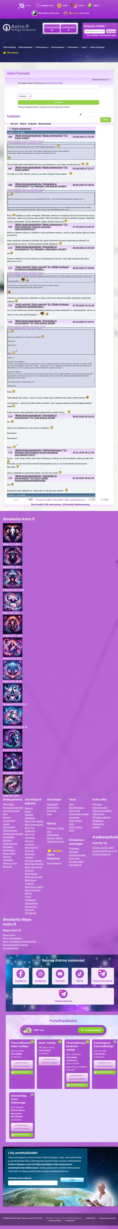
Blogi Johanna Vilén (34, 824)
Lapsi (84, 47)
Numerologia (47, 5)
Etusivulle (7, 866)
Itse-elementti (75, 865)
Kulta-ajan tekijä (100, 807)
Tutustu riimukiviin (55, 841)
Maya (65, 5)
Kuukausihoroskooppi (13, 807)
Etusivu (27, 5)
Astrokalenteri (52, 28)
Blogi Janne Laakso (34, 887)
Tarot (81, 5)
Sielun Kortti (74, 811)
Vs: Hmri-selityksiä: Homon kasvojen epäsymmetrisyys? (41, 226)
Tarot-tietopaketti (76, 807)
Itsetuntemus (57, 47)
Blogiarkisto (98, 820)
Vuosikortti (74, 817)
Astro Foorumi (18, 73)
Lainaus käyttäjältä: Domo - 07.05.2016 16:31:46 (25, 274)
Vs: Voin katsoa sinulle (42, 323)
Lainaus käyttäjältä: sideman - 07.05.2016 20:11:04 (25, 272)
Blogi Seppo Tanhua (34, 821)
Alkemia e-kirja (10, 863)
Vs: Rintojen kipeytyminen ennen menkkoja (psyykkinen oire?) (41, 452)
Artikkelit (7, 857)
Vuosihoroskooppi (77, 855)
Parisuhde (73, 47)
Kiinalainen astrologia (48, 13)
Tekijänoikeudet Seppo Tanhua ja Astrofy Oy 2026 (22, 1218)
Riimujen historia (54, 838)
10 (18, 132)
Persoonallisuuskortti (78, 814)
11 (20, 132)
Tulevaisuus (42, 47)
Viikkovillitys (8, 804)
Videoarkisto (98, 824)
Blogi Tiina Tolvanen (34, 864)
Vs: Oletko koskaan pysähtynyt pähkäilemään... (42, 268)
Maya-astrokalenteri (12, 938)
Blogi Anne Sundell (33, 877)
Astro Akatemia (54, 863)
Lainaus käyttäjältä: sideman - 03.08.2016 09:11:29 (25, 141)
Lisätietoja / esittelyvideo (21, 1064)
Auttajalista (8, 860)
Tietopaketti (30, 900)
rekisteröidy (58, 83)
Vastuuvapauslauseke (107, 1218)
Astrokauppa (68, 28)
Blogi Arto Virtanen (33, 860)
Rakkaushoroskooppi (13, 834)
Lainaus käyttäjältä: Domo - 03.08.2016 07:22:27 (25, 143)
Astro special (22, 267)
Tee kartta (29, 910)
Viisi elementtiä (76, 861)
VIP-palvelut (12, 53)
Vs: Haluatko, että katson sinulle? (48, 186)
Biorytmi (29, 808)
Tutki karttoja (9, 47)
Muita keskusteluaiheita (28, 135)
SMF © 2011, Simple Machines (71, 500)
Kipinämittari (8, 837)
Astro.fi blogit (97, 47)
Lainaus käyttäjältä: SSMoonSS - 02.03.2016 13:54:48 (26, 326)
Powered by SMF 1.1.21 (46, 500)
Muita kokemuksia (52, 135)
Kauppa (96, 827)
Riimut (96, 5)
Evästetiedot (70, 1221)
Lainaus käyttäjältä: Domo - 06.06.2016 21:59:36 (25, 191)
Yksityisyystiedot (54, 1221)
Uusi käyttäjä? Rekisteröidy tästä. (101, 35)
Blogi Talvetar (31, 874)
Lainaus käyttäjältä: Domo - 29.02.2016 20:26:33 (25, 328)
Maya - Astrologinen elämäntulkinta (19, 941)
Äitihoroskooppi (10, 830)
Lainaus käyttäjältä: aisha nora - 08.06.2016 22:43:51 (26, 189)
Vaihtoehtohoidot (52, 450)
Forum (28, 896)
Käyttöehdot (90, 1218)
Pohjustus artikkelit (101, 817)
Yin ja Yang (74, 858)
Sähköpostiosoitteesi (19, 1178)
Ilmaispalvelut (25, 47)
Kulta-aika (80, 13)
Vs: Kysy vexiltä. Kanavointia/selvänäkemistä (31, 479)
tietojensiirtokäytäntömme (55, 1171)
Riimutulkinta (53, 835)
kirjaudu (46, 83)
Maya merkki (9, 853)
